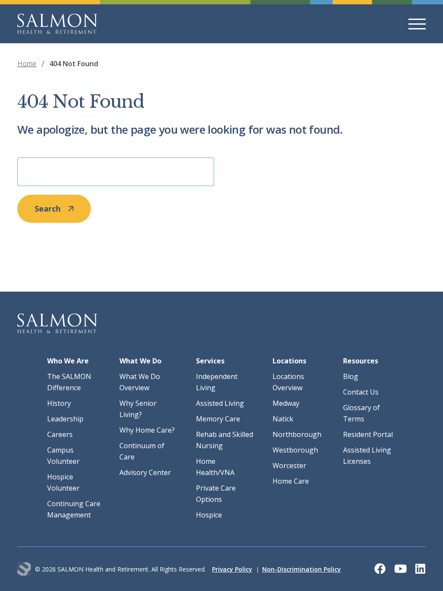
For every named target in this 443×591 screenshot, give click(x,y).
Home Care (291, 481)
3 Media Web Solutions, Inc (24, 569)
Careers (60, 434)
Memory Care (218, 419)
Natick (283, 419)
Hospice (209, 515)
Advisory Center (145, 472)
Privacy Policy (232, 569)
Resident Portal (368, 434)
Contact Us (361, 392)
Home (26, 63)
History (59, 403)
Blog (350, 376)
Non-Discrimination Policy (301, 569)
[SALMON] (57, 23)
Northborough (297, 434)
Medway (286, 403)
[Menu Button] (417, 24)
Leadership (65, 419)
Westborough (295, 450)
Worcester (289, 465)
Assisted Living (220, 403)
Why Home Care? (147, 430)
